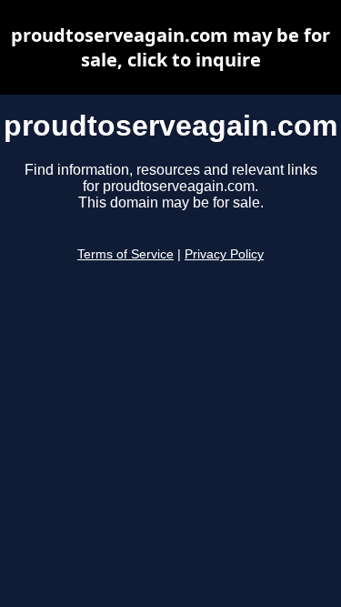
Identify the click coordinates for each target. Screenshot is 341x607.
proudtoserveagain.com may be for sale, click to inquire (170, 47)
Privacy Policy (224, 254)
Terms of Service (125, 254)
